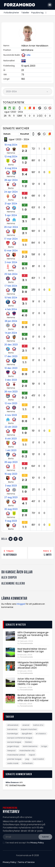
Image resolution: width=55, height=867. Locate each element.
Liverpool (11, 750)
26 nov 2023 (10, 391)
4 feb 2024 (11, 309)
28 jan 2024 (11, 321)
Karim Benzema (30, 746)
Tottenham (27, 763)
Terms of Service (26, 862)
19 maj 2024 (11, 144)
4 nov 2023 (11, 415)
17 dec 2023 (11, 356)
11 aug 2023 (11, 521)
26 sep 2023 (10, 462)
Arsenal (25, 725)
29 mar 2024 (11, 227)
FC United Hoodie (15, 785)
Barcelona (12, 729)
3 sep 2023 (11, 485)
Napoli (32, 754)
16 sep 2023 (11, 474)
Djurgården (27, 733)
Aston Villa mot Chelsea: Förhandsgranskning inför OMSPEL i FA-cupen (31, 681)
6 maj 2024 (11, 168)
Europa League (14, 742)
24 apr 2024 (11, 191)
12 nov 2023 (11, 403)
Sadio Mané (12, 763)
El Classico (41, 733)
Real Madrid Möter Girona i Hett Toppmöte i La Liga (32, 650)
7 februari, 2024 (24, 687)
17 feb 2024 (11, 285)
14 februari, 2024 (25, 641)
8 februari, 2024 (24, 654)
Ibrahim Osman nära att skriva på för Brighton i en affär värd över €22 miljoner (33, 698)
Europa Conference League (19, 737)
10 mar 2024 (11, 250)
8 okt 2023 (11, 438)
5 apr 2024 (11, 215)
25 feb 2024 (10, 274)
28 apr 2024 (11, 180)
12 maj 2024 (11, 156)
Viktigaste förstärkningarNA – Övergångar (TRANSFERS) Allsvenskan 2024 (33, 665)
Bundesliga (12, 733)
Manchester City (27, 750)
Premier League (14, 759)
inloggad (21, 603)
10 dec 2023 (11, 368)
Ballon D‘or (38, 725)
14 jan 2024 (11, 332)
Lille (28, 55)
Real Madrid (38, 759)
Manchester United (16, 754)
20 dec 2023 (11, 344)
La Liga (44, 746)
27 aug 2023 (10, 497)
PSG (27, 759)
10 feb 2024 (11, 297)
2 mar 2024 (11, 262)
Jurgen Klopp (13, 746)
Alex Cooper (9, 577)
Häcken (28, 742)
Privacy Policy (37, 842)
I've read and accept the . (25, 842)
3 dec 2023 (11, 379)
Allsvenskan (12, 725)
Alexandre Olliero (13, 583)
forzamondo (26, 643)
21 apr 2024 (11, 203)
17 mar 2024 (11, 238)
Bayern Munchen (29, 729)
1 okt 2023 (11, 450)
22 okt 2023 (11, 426)
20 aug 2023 (10, 509)
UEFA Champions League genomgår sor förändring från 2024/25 (33, 635)
